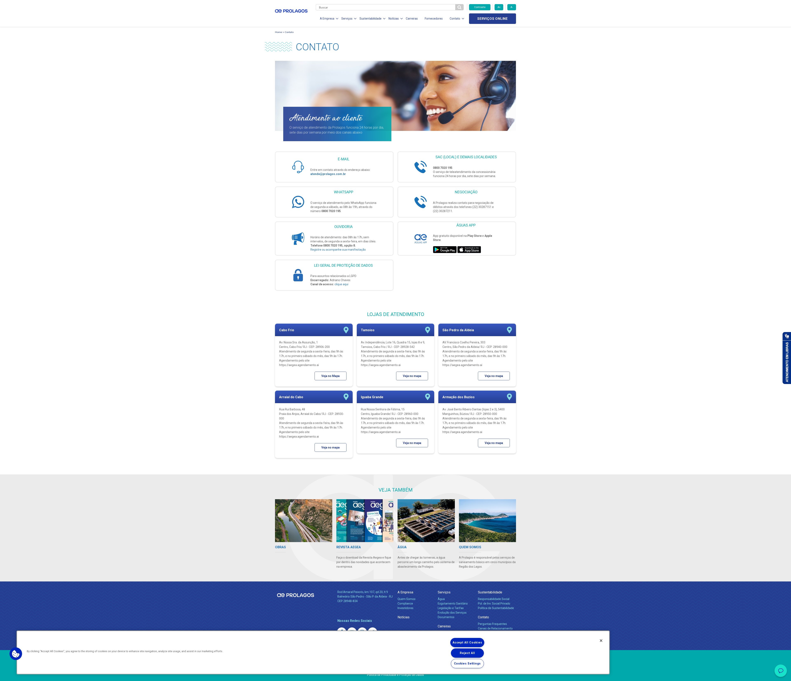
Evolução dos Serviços (452, 612)
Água (441, 599)
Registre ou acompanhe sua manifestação (338, 249)
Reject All (467, 653)
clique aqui (341, 284)
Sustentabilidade (490, 592)
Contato (483, 617)
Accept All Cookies (467, 642)
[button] (15, 653)
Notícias (404, 617)
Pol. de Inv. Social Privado (494, 603)
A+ (499, 7)
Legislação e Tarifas (451, 608)
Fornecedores (434, 18)
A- (511, 7)
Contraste (480, 7)
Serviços (444, 592)
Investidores (405, 608)
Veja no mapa (412, 376)
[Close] (601, 640)
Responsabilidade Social (493, 599)
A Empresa (405, 592)
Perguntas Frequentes (492, 624)
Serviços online (492, 19)
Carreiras (412, 18)
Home (278, 32)
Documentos (446, 617)
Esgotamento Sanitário (453, 603)
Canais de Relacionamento (495, 628)
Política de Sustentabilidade (496, 608)
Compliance (405, 603)
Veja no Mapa (330, 376)
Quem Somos (406, 599)
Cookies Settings (467, 663)
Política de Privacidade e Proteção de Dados (395, 674)
